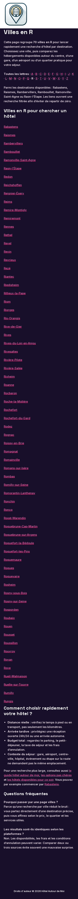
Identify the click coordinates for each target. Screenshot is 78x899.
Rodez (8, 426)
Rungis (8, 701)
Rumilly (9, 693)
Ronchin (9, 501)
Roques (9, 568)
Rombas (9, 476)
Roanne (9, 385)
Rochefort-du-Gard (17, 418)
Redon (8, 176)
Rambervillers (13, 143)
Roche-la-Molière (16, 401)
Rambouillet (12, 151)
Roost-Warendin (15, 518)
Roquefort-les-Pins (17, 551)
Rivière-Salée (13, 368)
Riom (7, 301)
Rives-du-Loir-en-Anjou (20, 343)
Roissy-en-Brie (14, 443)
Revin (7, 251)
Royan (8, 659)
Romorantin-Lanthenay (19, 493)
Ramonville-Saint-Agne (20, 160)
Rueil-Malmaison (15, 676)
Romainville (12, 460)
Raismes (9, 135)
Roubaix (9, 618)
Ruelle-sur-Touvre (16, 684)
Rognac (9, 435)
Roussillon (11, 643)
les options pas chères (56, 775)
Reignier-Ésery (14, 193)
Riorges (9, 310)
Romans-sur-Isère (16, 468)
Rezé (7, 268)
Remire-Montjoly (15, 210)
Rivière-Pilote (13, 360)
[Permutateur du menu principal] (70, 14)
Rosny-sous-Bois (15, 593)
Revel (7, 243)
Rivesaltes (11, 351)
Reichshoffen (13, 185)
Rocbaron (10, 393)
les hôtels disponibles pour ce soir (30, 779)
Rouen (8, 626)
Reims (8, 201)
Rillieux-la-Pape (15, 293)
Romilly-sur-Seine (16, 484)
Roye (7, 668)
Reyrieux (10, 260)
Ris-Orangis (12, 318)
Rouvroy (9, 651)
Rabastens (11, 126)
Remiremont (12, 218)
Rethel (8, 235)
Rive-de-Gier (13, 326)
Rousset (9, 634)
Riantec (9, 276)
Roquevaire (12, 576)
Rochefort (10, 410)
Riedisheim (11, 285)
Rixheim (9, 376)
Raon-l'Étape (12, 168)
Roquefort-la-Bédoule (19, 543)
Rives (7, 335)
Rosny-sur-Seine (15, 601)
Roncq (8, 509)
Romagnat (11, 451)
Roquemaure (12, 559)
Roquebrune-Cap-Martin (20, 526)
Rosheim (10, 584)
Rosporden (11, 609)
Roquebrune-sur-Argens (20, 534)
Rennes (9, 226)
